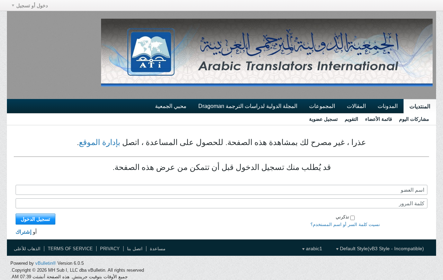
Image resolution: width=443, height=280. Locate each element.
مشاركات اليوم (414, 119)
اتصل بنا (135, 248)
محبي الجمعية (171, 106)
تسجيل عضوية (323, 119)
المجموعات (322, 106)
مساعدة (157, 248)
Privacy (110, 248)
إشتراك (23, 232)
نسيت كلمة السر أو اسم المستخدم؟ (345, 224)
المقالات (356, 106)
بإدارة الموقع (99, 142)
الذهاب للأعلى (27, 248)
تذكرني (342, 216)
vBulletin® (45, 263)
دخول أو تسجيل (32, 5)
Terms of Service (70, 248)
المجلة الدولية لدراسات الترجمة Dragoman (247, 106)
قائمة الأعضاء (378, 119)
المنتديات (419, 106)
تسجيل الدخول (35, 219)
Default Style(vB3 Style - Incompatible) (381, 248)
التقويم (351, 119)
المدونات (388, 106)
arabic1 (313, 248)
